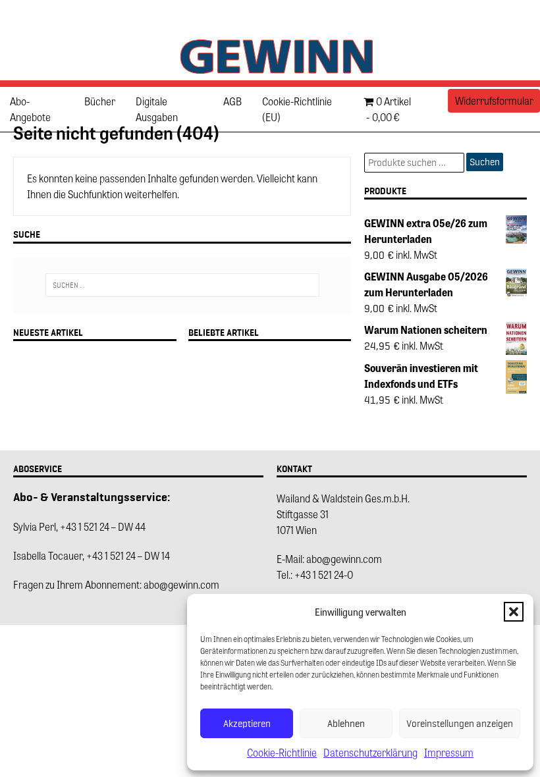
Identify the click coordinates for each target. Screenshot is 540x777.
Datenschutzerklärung (370, 752)
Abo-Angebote (30, 109)
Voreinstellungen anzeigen (459, 724)
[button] (513, 611)
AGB (232, 101)
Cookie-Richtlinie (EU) (297, 109)
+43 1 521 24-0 (323, 574)
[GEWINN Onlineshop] (270, 72)
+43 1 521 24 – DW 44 (103, 526)
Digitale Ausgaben (157, 109)
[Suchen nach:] (182, 285)
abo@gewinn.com (181, 584)
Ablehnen (346, 724)
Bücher (99, 101)
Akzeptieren (247, 724)
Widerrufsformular (494, 100)
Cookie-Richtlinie (282, 752)
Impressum (448, 752)
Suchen (485, 162)
